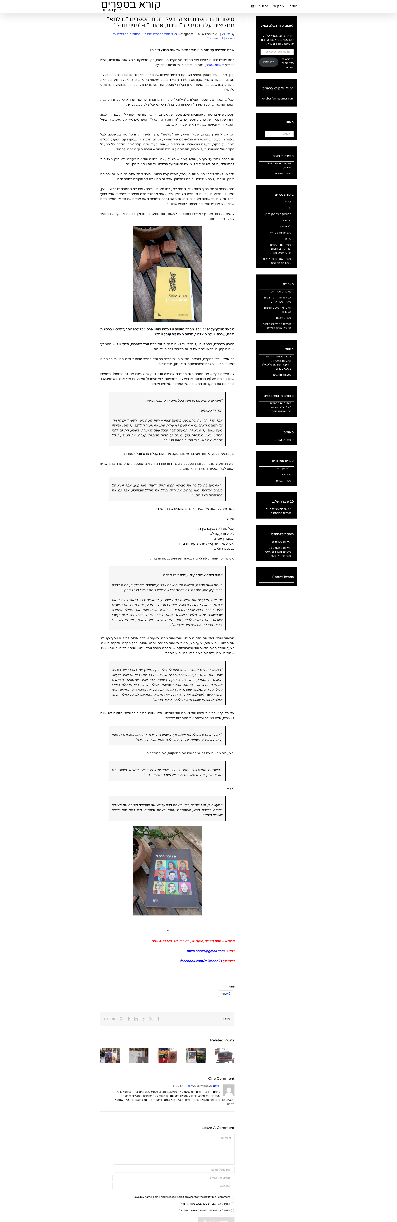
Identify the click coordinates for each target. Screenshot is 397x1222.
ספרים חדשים (283, 173)
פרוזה (288, 202)
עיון (289, 208)
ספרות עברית (283, 480)
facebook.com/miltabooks (201, 961)
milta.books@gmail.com (206, 951)
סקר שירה (285, 474)
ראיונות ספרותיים (281, 541)
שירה (288, 238)
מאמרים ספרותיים (280, 291)
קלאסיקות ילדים (282, 468)
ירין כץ (226, 34)
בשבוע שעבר (215, 65)
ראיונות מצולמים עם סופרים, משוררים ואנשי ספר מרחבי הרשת (278, 552)
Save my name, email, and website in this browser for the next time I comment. (181, 1197)
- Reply (188, 1085)
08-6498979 (162, 941)
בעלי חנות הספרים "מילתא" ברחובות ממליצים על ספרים (280, 249)
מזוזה (216, 1085)
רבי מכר (286, 220)
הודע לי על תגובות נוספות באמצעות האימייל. (205, 1203)
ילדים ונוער (285, 226)
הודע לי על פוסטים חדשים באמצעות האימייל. (204, 1210)
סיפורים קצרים (283, 440)
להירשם (268, 62)
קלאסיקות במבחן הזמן (278, 214)
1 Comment (215, 38)
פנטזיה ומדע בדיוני (280, 232)
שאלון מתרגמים (282, 374)
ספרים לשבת (283, 318)
